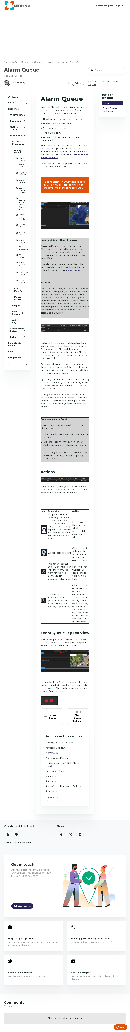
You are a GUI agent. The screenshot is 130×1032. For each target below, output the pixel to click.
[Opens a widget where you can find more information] (120, 1027)
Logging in (16, 121)
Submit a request (104, 6)
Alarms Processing (57, 62)
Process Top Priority (56, 771)
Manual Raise (52, 776)
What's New (16, 115)
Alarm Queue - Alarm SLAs (59, 743)
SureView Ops (11, 62)
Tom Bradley (18, 82)
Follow (78, 83)
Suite (11, 103)
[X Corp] (70, 834)
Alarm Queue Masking (57, 758)
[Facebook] (61, 834)
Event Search (16, 312)
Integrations (14, 357)
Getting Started (14, 128)
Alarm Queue (77, 62)
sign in (58, 1018)
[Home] (17, 6)
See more (53, 798)
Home (14, 97)
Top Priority (60, 442)
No (16, 834)
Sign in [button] (119, 6)
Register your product (21, 938)
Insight (16, 305)
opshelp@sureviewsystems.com (90, 938)
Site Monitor (17, 289)
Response (26, 62)
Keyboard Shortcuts (56, 748)
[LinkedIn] (80, 834)
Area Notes (51, 791)
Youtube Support (81, 972)
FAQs (13, 337)
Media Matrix (17, 298)
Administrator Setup (17, 329)
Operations (39, 62)
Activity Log (16, 321)
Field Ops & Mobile (14, 344)
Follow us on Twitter (20, 972)
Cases (11, 351)
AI (9, 364)
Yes (7, 834)
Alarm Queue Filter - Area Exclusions (64, 786)
